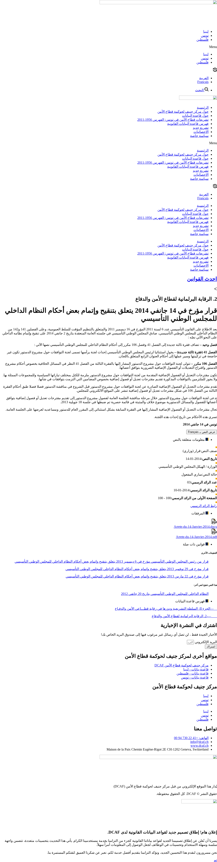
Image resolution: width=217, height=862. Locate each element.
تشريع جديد (201, 128)
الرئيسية (203, 107)
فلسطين (202, 39)
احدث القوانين (202, 279)
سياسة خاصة (199, 136)
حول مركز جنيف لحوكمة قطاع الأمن (183, 111)
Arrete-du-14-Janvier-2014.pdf (196, 537)
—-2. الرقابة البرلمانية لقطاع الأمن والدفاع (184, 616)
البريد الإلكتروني (205, 642)
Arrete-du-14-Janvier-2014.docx (195, 526)
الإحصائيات (201, 132)
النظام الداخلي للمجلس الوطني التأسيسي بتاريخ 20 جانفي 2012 (165, 594)
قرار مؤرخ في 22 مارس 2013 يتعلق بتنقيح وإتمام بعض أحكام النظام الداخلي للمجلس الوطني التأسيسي (137, 576)
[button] (108, 47)
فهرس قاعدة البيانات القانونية (188, 123)
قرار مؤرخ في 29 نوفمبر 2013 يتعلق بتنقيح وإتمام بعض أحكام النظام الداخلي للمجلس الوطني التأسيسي (137, 569)
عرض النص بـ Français (201, 432)
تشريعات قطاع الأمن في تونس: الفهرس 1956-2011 (173, 119)
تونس (205, 35)
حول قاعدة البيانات (195, 115)
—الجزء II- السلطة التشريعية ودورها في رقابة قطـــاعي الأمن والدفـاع (166, 608)
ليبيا (206, 31)
